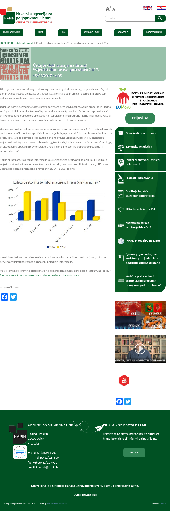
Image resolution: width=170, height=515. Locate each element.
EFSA (63, 32)
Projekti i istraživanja (139, 178)
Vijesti (40, 32)
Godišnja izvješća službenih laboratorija (140, 194)
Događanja (123, 32)
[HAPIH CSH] (26, 22)
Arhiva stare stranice (56, 504)
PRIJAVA (134, 452)
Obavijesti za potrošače (141, 133)
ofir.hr (162, 504)
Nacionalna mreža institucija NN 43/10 (138, 225)
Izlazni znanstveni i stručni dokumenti (143, 162)
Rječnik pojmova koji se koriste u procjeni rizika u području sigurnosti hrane (143, 259)
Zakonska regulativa (139, 146)
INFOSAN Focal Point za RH (143, 240)
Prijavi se (140, 118)
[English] (145, 9)
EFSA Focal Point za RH (140, 209)
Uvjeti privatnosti (85, 495)
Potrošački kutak (154, 32)
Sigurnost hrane (91, 32)
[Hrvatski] (159, 9)
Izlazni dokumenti (11, 32)
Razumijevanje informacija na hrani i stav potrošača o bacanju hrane (40, 275)
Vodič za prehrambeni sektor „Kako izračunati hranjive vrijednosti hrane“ (143, 281)
